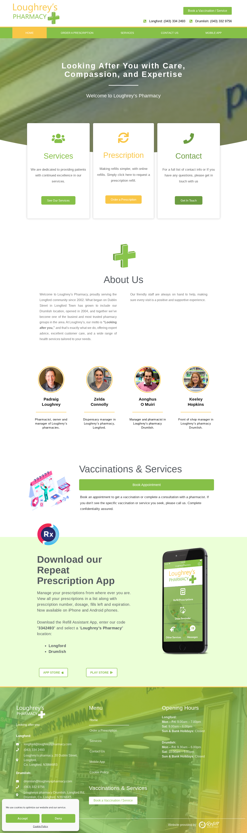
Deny (58, 818)
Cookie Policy (40, 826)
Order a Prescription (77, 32)
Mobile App (214, 32)
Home (29, 32)
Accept (23, 818)
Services (127, 32)
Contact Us (169, 32)
